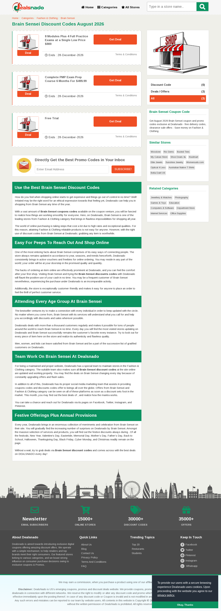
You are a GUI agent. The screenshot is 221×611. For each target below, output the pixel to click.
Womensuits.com (195, 162)
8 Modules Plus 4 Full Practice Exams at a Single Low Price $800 (66, 40)
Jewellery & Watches (161, 197)
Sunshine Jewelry (174, 162)
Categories (108, 7)
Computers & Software (162, 208)
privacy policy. (166, 595)
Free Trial (52, 118)
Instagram (191, 560)
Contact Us (87, 553)
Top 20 (136, 544)
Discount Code (178, 84)
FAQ (84, 566)
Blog (84, 548)
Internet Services (159, 213)
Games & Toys (158, 203)
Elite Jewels (156, 162)
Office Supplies (178, 213)
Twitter (189, 549)
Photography (181, 197)
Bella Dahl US (158, 173)
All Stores (132, 7)
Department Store (186, 208)
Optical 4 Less (158, 167)
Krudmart (193, 157)
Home (89, 7)
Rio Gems (169, 151)
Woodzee (156, 151)
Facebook (191, 544)
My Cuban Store (159, 157)
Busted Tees (183, 151)
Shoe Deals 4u (178, 157)
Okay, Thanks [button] (185, 604)
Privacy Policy (89, 557)
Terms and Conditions (93, 561)
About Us (86, 544)
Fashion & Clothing (47, 18)
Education (174, 203)
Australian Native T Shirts (181, 167)
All (178, 98)
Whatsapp (191, 565)
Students (137, 553)
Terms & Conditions (126, 54)
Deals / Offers (178, 91)
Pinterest (190, 555)
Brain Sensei (68, 18)
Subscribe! (123, 169)
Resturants (138, 548)
